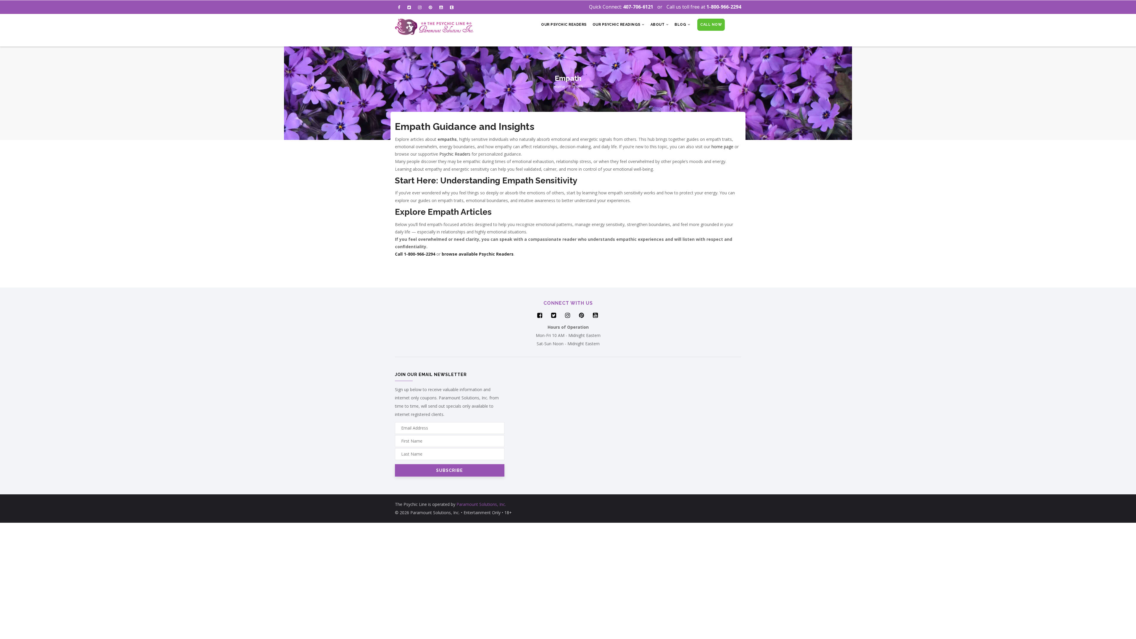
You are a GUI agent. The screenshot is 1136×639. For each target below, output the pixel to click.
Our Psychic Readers (564, 24)
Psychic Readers (454, 154)
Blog (680, 24)
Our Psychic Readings (617, 24)
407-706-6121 (638, 7)
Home (559, 86)
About (658, 24)
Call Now (711, 24)
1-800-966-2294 (723, 7)
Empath (575, 86)
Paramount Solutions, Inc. (481, 504)
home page (722, 146)
